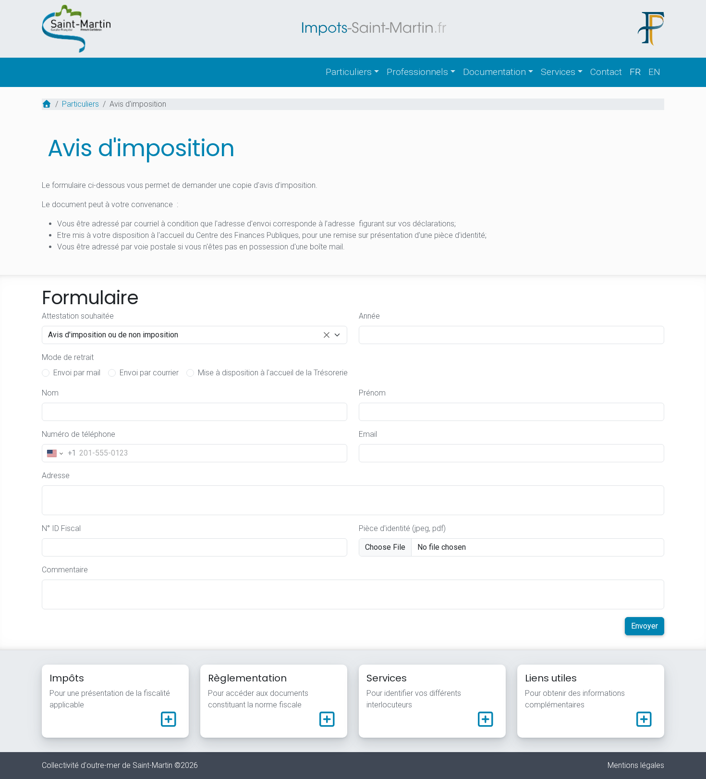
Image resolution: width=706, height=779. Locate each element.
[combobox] (194, 335)
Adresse (56, 475)
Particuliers (349, 71)
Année (369, 316)
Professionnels (417, 71)
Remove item (326, 335)
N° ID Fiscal (61, 528)
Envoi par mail (76, 372)
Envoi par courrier (149, 372)
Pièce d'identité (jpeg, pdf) (402, 528)
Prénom (372, 392)
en (654, 71)
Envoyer (644, 626)
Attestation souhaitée (78, 316)
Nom (50, 392)
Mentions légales (636, 765)
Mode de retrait (68, 357)
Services (558, 71)
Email (368, 434)
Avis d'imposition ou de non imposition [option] (113, 335)
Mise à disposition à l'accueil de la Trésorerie (273, 372)
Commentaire (65, 569)
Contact (606, 71)
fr (635, 71)
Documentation (494, 71)
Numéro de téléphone (78, 434)
